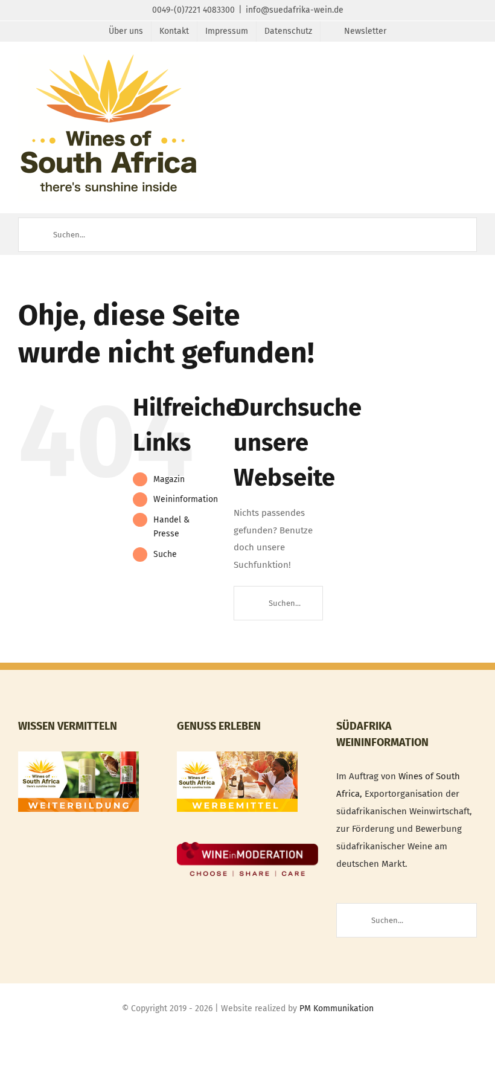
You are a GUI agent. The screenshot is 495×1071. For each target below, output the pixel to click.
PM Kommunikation (336, 1008)
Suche (165, 554)
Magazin (169, 479)
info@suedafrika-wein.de (294, 10)
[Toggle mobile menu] (472, 72)
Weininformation (185, 499)
